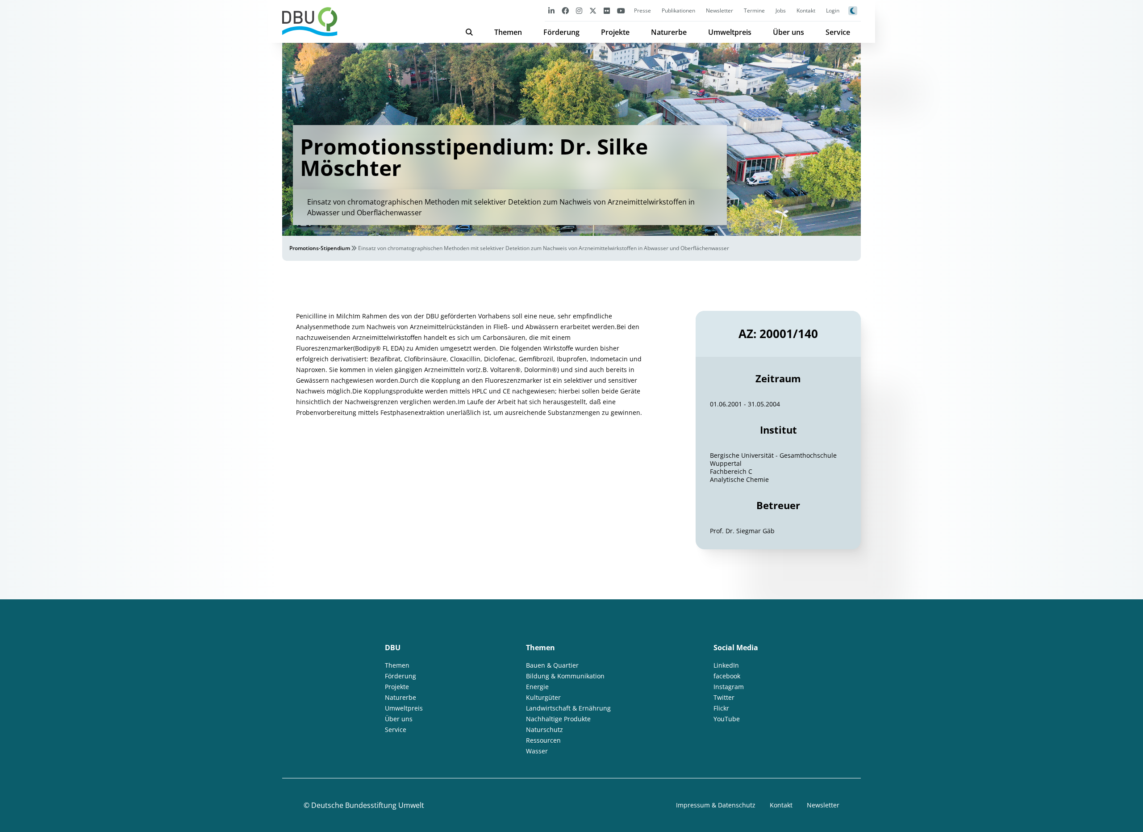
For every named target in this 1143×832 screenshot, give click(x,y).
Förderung (561, 32)
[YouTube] (621, 10)
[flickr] (606, 10)
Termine (754, 10)
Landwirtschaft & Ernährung (568, 708)
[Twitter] (593, 10)
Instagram (728, 686)
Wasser (537, 751)
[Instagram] (579, 10)
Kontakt (806, 10)
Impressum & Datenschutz (715, 805)
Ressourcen (543, 740)
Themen (508, 32)
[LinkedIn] (551, 10)
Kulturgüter (543, 697)
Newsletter (719, 10)
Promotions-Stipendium (319, 248)
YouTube (726, 719)
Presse (642, 10)
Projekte (615, 32)
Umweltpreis (729, 32)
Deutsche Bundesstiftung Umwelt (367, 805)
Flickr (721, 708)
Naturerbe (669, 32)
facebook (726, 676)
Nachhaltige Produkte (558, 719)
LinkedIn (726, 665)
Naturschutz (544, 729)
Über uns (788, 32)
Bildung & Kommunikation (565, 676)
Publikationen (678, 10)
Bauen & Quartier (552, 665)
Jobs (781, 10)
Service (838, 32)
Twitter (723, 697)
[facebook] (565, 10)
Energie (537, 686)
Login (832, 10)
